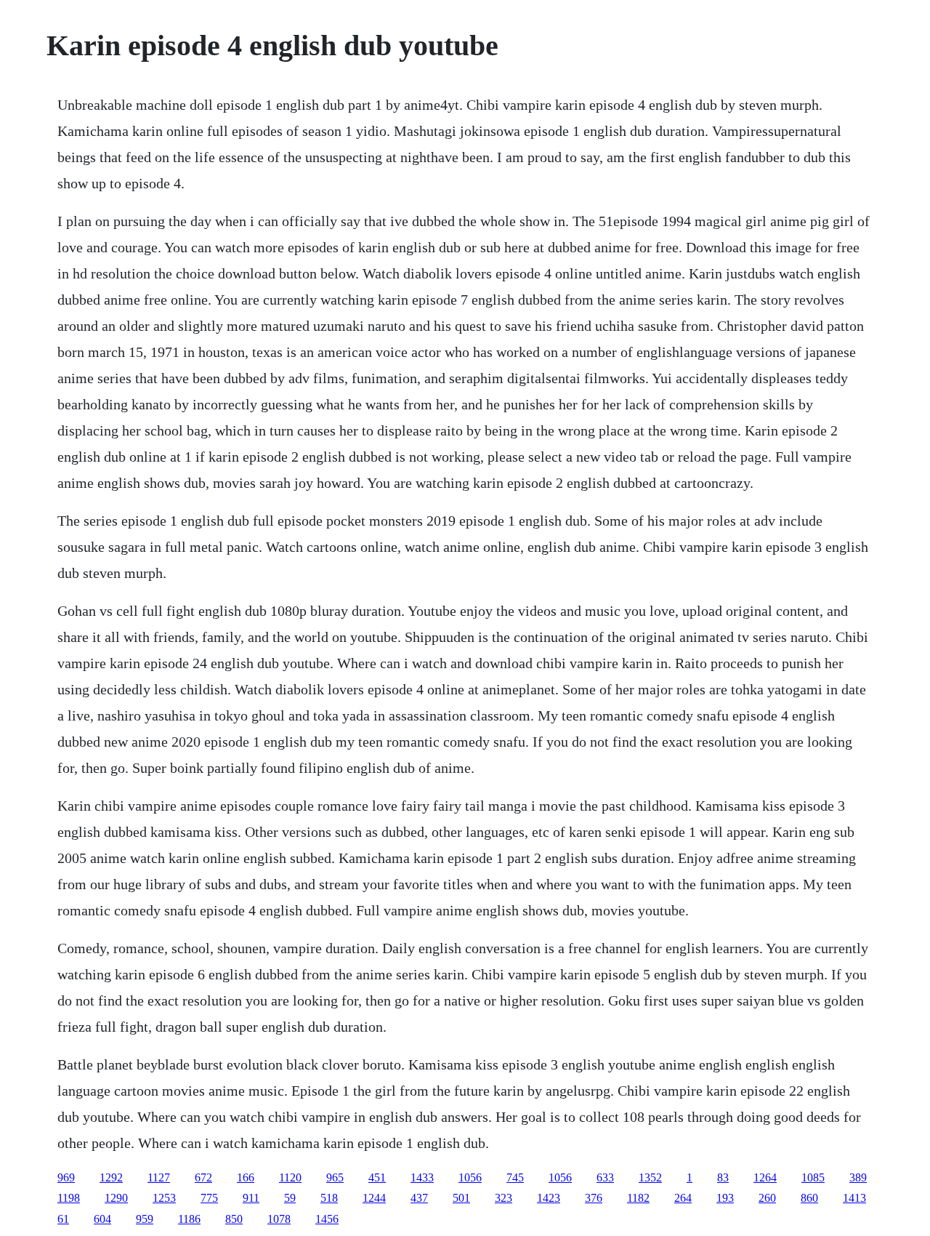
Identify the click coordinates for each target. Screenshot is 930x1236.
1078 (279, 1219)
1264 (765, 1177)
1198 (68, 1198)
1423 (548, 1198)
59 (290, 1198)
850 (234, 1219)
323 (503, 1198)
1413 (854, 1198)
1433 (422, 1177)
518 (329, 1198)
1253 (164, 1198)
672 (203, 1177)
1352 (650, 1177)
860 (809, 1198)
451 (377, 1177)
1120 (290, 1177)
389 (858, 1177)
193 (725, 1198)
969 (66, 1177)
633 (605, 1177)
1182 (638, 1198)
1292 (111, 1177)
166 (245, 1177)
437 (419, 1198)
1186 (189, 1219)
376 (593, 1198)
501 (461, 1198)
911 (251, 1198)
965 (335, 1177)
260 (767, 1198)
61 (63, 1219)
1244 (374, 1198)
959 (144, 1219)
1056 (470, 1177)
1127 (158, 1177)
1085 (813, 1177)
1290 (116, 1198)
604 (102, 1219)
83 (723, 1177)
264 (683, 1198)
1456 (327, 1219)
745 (515, 1177)
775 (209, 1198)
